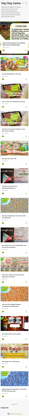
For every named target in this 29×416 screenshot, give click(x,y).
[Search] (23, 3)
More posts (14, 404)
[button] (25, 50)
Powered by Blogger (16, 414)
